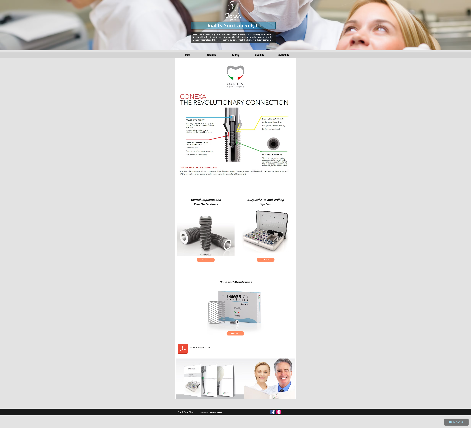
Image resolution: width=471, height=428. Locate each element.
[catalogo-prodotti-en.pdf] (182, 349)
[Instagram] (278, 412)
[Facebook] (272, 412)
